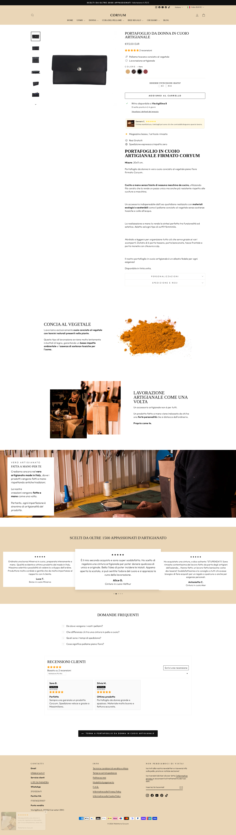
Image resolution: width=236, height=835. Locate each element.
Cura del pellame (112, 20)
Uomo (80, 20)
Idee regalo (134, 20)
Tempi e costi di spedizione (105, 773)
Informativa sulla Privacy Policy (107, 791)
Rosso (145, 71)
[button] (132, 50)
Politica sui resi (99, 777)
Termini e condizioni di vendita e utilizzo (110, 768)
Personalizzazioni (165, 276)
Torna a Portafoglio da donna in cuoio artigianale (120, 733)
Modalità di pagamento (103, 782)
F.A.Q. (96, 787)
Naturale (127, 71)
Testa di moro (133, 71)
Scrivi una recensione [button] (176, 667)
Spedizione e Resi (165, 283)
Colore (134, 66)
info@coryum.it (38, 773)
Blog (166, 20)
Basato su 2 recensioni (59, 670)
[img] (70, 692)
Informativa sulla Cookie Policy (107, 796)
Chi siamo (152, 20)
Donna (93, 20)
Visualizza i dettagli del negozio (145, 111)
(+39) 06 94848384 (40, 782)
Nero (139, 71)
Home (70, 20)
